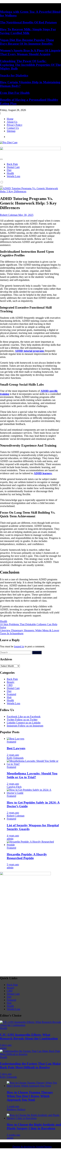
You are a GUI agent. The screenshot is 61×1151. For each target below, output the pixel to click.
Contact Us (13, 128)
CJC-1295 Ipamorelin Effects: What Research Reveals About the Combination (29, 1036)
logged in (19, 646)
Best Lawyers (16, 748)
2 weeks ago (13, 1134)
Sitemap (11, 131)
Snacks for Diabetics (14, 75)
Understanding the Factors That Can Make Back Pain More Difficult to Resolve (30, 1065)
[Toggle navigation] (1, 159)
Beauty (10, 682)
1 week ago (13, 1106)
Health (10, 173)
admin (10, 838)
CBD (10, 685)
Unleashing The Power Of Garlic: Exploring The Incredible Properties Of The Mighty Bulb (30, 64)
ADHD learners (43, 473)
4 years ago (13, 835)
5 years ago (13, 864)
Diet (9, 170)
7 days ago (6, 1073)
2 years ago (13, 754)
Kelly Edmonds (15, 757)
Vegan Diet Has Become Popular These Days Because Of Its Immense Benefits (27, 41)
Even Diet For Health (15, 93)
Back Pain (12, 164)
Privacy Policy (14, 124)
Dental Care (13, 167)
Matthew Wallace (16, 1109)
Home (10, 118)
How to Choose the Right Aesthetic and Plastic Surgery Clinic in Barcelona (34, 1126)
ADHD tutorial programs (30, 350)
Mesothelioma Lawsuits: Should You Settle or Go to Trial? (32, 775)
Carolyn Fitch (14, 786)
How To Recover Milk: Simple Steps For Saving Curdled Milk (28, 31)
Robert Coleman (15, 815)
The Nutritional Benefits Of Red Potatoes (28, 22)
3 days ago (6, 1045)
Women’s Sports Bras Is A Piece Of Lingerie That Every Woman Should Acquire (30, 52)
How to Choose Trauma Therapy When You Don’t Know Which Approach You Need (30, 1096)
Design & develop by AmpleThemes (32, 1146)
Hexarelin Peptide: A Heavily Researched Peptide (27, 856)
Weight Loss (13, 176)
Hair (9, 697)
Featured (11, 694)
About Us (12, 121)
